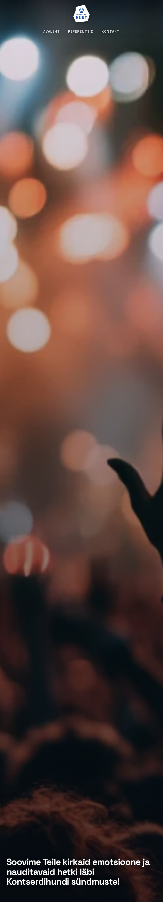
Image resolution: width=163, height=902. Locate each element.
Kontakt (110, 31)
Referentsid (81, 31)
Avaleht (51, 31)
